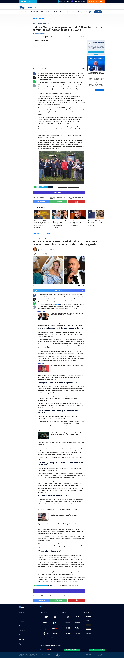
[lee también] (44, 316)
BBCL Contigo (75, 11)
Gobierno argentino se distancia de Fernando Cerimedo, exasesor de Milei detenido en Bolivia (67, 314)
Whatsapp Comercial (72, 649)
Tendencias (54, 11)
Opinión (60, 11)
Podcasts (21, 11)
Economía (42, 11)
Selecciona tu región (26, 1)
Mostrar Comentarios (59, 192)
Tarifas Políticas (23, 649)
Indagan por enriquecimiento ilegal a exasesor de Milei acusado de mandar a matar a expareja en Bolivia (66, 514)
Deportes (48, 11)
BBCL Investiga (67, 11)
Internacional (34, 11)
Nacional (27, 11)
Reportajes (22, 639)
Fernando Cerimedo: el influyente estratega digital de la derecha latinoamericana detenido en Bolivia (67, 366)
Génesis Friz (41, 247)
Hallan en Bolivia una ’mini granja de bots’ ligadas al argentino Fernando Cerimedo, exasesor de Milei (66, 433)
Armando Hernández (40, 33)
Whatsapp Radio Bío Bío (98, 649)
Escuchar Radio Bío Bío (96, 1)
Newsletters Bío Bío (64, 1)
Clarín (57, 304)
